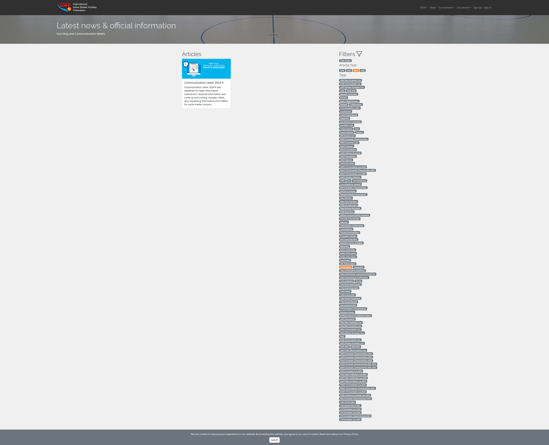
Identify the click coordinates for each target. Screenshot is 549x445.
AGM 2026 (351, 91)
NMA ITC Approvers (348, 205)
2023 (363, 70)
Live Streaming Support (350, 184)
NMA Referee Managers (350, 208)
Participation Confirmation (351, 225)
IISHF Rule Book (347, 163)
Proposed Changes (348, 236)
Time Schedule (346, 281)
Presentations (346, 229)
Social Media (345, 267)
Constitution (345, 111)
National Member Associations (353, 194)
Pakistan (344, 222)
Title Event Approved (349, 288)
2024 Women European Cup (352, 333)
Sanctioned (345, 260)
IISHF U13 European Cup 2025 (353, 384)
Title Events (345, 291)
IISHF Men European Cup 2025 (353, 381)
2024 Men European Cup (350, 326)
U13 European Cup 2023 (350, 409)
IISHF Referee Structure (350, 153)
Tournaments (445, 7)
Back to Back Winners (349, 101)
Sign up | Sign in (482, 7)
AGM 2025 (355, 346)
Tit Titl (358, 281)
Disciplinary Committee (350, 122)
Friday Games (346, 129)
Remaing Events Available (351, 243)
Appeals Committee (348, 94)
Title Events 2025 (347, 402)
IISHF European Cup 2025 (351, 371)
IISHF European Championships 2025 (356, 360)
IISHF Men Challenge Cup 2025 (353, 378)
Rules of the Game (348, 257)
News (433, 7)
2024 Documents (347, 319)
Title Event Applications (350, 284)
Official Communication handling (354, 215)
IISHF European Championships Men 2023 (358, 364)
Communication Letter (350, 108)
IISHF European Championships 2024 (356, 357)
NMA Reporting (346, 212)
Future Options (346, 132)
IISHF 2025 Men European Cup (353, 350)
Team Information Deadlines (352, 270)
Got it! (274, 440)
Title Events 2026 (347, 295)
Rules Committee (347, 250)
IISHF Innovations (348, 149)
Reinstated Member (348, 239)
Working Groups (347, 312)
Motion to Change (347, 191)
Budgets (343, 104)
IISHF (423, 7)
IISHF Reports (346, 160)
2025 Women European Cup (352, 343)
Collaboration (356, 104)
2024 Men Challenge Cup (350, 322)
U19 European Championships (353, 308)
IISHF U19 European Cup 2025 (353, 392)
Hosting (359, 132)
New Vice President (348, 201)
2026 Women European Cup (352, 87)
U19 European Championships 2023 (355, 416)
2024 (356, 70)
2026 (342, 70)
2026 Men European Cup (350, 80)
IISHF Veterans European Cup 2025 (355, 395)
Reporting (344, 246)
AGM (342, 91)
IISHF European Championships (353, 139)
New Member (346, 198)
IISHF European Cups (349, 142)
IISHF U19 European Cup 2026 (353, 174)
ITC (348, 180)
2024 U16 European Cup (350, 329)
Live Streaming (359, 180)
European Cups (346, 125)
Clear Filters (345, 60)
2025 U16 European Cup (350, 340)
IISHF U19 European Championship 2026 (357, 170)
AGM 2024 (344, 346)
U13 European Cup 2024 (350, 412)
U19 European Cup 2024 (350, 419)
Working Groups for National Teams (355, 315)
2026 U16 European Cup (350, 84)
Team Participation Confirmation (354, 277)
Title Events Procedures (350, 298)
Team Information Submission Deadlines (357, 274)
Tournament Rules (348, 305)
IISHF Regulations (348, 156)
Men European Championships (353, 187)
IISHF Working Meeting (350, 177)
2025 (349, 70)
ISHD (342, 180)
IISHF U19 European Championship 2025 (357, 388)
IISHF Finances (346, 146)
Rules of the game (348, 253)
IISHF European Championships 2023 (356, 353)
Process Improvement (349, 232)
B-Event (343, 97)
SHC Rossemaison (347, 263)
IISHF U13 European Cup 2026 (353, 167)
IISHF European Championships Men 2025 (358, 367)
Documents (463, 7)
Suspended (358, 267)
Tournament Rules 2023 (350, 405)
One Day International (349, 218)
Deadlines (344, 118)
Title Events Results (348, 302)
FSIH (357, 129)
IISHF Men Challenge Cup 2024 (353, 374)
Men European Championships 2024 (355, 398)
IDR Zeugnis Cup (347, 135)
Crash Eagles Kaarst (348, 115)
